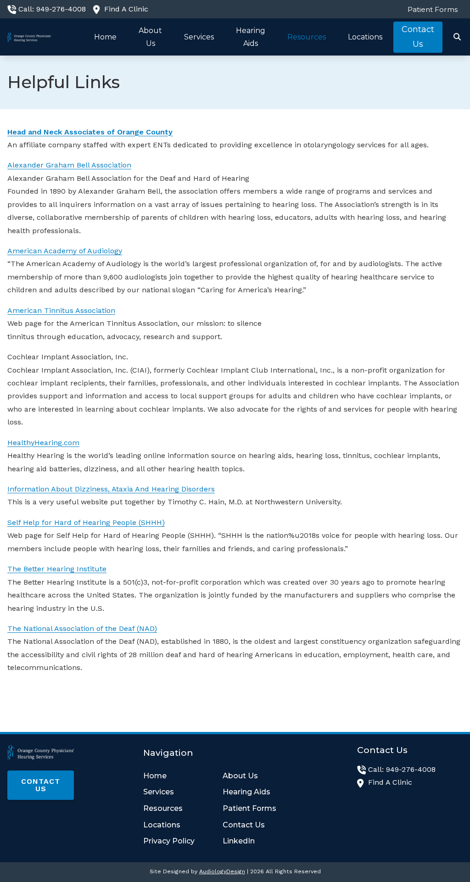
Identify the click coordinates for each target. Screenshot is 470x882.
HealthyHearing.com (43, 442)
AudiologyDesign (222, 871)
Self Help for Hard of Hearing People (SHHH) (86, 522)
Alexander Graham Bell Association (69, 165)
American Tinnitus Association (61, 310)
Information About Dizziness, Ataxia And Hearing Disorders (111, 489)
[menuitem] (430, 9)
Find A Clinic (126, 9)
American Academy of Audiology (64, 250)
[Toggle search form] (457, 37)
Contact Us (40, 785)
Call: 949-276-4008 (52, 9)
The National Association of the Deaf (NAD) (82, 628)
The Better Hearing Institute (56, 568)
